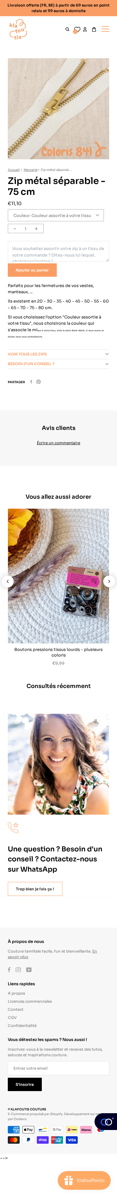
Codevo (20, 1118)
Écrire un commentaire (58, 442)
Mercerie (30, 169)
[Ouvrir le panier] (94, 29)
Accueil (14, 169)
